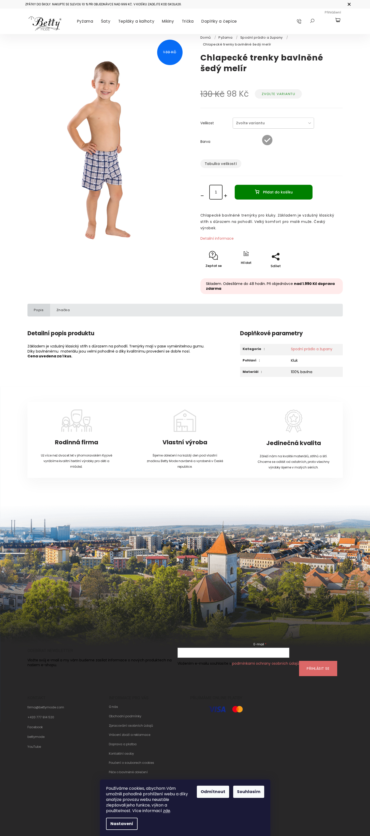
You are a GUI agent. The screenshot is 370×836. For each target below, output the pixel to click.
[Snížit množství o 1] (204, 195)
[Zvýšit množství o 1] (227, 195)
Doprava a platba (123, 744)
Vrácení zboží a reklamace (129, 735)
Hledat (312, 21)
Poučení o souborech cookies (131, 763)
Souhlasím (248, 792)
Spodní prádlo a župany (311, 349)
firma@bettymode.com (45, 707)
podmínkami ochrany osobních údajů (265, 663)
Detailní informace (217, 238)
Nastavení (121, 824)
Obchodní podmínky (125, 716)
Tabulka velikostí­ (221, 163)
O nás (113, 707)
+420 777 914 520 (40, 717)
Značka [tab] (63, 310)
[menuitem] (85, 21)
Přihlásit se (318, 668)
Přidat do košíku (278, 192)
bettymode (36, 737)
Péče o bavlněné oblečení (128, 772)
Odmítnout (213, 792)
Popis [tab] (39, 310)
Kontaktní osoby (121, 754)
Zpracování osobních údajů (131, 726)
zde (166, 811)
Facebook (35, 727)
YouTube (34, 747)
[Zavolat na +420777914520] (304, 21)
